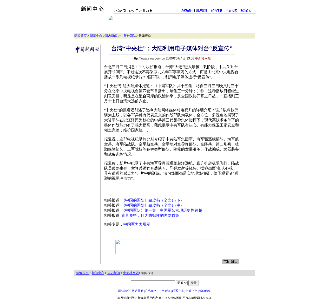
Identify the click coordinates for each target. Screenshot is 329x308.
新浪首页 (80, 36)
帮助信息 (205, 291)
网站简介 (124, 291)
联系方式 (178, 291)
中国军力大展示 (136, 224)
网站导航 (137, 291)
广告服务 (151, 291)
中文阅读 (164, 291)
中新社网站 (128, 36)
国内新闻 (111, 36)
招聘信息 (191, 291)
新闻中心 (96, 36)
